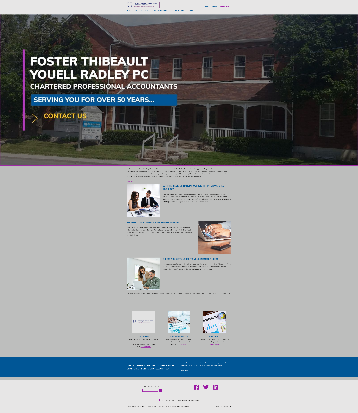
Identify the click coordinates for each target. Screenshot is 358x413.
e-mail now (224, 6)
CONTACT (191, 10)
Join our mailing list (152, 387)
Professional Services (161, 10)
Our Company (141, 10)
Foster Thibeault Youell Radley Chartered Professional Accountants (166, 406)
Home (129, 10)
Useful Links (179, 10)
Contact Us (131, 181)
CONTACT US (185, 370)
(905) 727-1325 (211, 6)
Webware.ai (227, 406)
